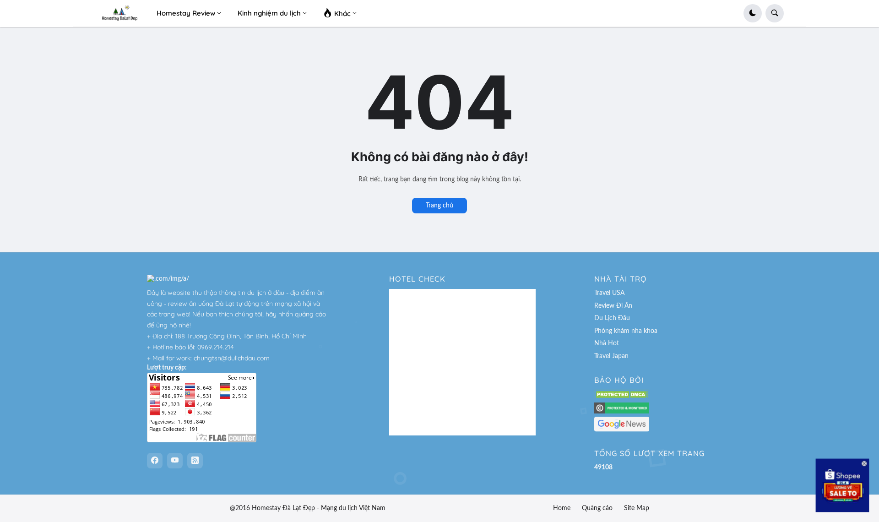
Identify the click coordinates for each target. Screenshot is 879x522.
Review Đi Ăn (613, 306)
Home (561, 508)
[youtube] (175, 460)
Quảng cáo (597, 508)
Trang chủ (439, 205)
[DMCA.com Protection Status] (621, 397)
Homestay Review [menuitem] (186, 13)
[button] (752, 13)
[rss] (195, 460)
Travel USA (609, 293)
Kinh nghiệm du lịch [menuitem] (269, 13)
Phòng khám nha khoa (625, 331)
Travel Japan (611, 356)
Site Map (636, 508)
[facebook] (155, 460)
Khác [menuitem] (341, 13)
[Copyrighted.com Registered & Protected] (621, 411)
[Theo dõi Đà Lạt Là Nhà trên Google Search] (621, 430)
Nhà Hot (606, 343)
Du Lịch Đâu (612, 318)
